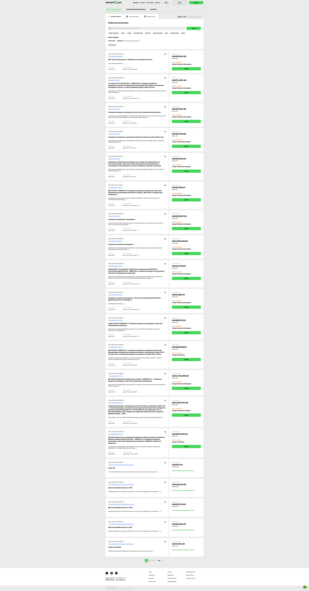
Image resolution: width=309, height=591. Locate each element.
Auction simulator (171, 578)
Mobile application (190, 572)
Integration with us (191, 578)
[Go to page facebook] (107, 573)
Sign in (180, 2)
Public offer (151, 575)
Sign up (196, 2)
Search (194, 28)
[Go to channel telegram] (116, 573)
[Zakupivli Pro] (114, 2)
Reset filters (112, 45)
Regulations (170, 575)
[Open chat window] (305, 587)
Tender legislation (171, 581)
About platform (190, 575)
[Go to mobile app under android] (121, 579)
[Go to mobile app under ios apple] (110, 579)
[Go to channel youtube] (111, 573)
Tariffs (150, 572)
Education (136, 2)
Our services (150, 2)
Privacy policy (152, 581)
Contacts (142, 2)
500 (159, 560)
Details (186, 69)
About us (157, 2)
